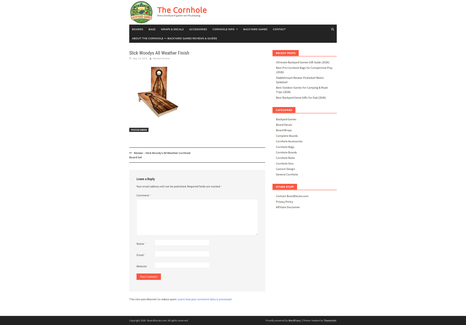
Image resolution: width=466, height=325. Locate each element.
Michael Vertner (161, 58)
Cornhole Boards (286, 152)
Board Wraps (284, 130)
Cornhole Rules (285, 158)
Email (141, 255)
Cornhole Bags (285, 147)
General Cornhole (287, 174)
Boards (137, 29)
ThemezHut (330, 320)
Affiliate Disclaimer (288, 207)
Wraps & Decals (172, 29)
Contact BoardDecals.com (292, 196)
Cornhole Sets (285, 163)
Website (142, 266)
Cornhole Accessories (289, 141)
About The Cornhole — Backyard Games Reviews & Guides (174, 38)
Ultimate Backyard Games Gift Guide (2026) (302, 62)
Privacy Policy (284, 201)
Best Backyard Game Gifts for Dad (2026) (301, 97)
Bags (152, 29)
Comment (144, 195)
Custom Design (285, 169)
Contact (279, 29)
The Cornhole (182, 10)
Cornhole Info (223, 29)
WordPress (295, 320)
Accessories (198, 29)
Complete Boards (287, 136)
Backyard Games (255, 29)
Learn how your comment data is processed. (205, 299)
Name (141, 243)
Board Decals (284, 124)
